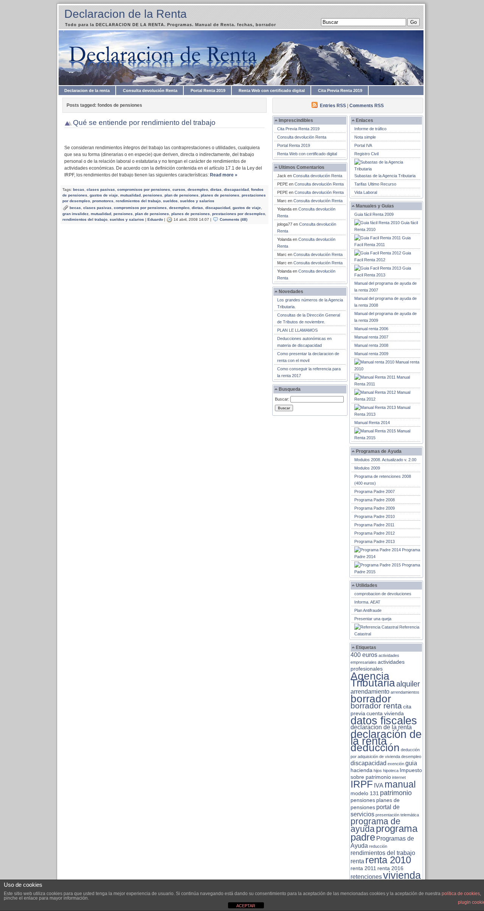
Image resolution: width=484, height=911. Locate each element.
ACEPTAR (245, 905)
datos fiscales (384, 720)
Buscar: (282, 399)
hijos (378, 770)
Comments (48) (233, 219)
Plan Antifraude (368, 610)
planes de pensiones (220, 195)
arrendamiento (370, 691)
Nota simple (365, 137)
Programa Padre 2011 (374, 525)
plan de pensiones (181, 195)
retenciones (366, 877)
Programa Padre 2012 (374, 533)
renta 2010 (388, 860)
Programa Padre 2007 (374, 491)
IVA (378, 785)
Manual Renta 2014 (372, 422)
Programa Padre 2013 (374, 541)
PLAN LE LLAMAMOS (297, 330)
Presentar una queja (372, 618)
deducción (375, 747)
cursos (178, 189)
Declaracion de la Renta (125, 14)
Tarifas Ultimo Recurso (375, 184)
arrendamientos (405, 692)
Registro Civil (366, 153)
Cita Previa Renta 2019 (340, 90)
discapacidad (236, 189)
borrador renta (376, 705)
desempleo (198, 189)
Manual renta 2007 (371, 337)
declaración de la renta (386, 737)
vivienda (402, 875)
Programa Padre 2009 (374, 508)
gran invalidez (75, 214)
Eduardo (155, 219)
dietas (216, 189)
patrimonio (396, 793)
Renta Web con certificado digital (272, 90)
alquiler (408, 684)
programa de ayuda (375, 825)
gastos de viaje (104, 195)
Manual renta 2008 (371, 345)
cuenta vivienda (385, 713)
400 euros (364, 655)
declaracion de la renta (381, 727)
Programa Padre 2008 (374, 500)
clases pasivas (101, 189)
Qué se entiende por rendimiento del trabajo (144, 122)
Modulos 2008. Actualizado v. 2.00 (385, 459)
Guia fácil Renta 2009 (374, 214)
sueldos (170, 201)
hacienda (361, 770)
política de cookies (461, 893)
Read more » (223, 175)
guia (411, 763)
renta (357, 861)
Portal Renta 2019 (208, 90)
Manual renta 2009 (371, 353)
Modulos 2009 (367, 468)
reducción (378, 846)
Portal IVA (363, 145)
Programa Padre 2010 (374, 516)
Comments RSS (366, 105)
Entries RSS (333, 105)
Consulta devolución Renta (150, 90)
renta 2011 (363, 868)
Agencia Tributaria (373, 679)
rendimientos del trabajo (138, 201)
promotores (102, 201)
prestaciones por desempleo (238, 214)
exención (396, 763)
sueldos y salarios (197, 201)
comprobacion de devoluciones (382, 593)
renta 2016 (390, 868)
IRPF (362, 784)
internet (399, 777)
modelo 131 (365, 793)
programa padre (384, 832)
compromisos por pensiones (143, 189)
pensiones (152, 195)
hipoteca (391, 770)
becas (78, 189)
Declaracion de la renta (87, 90)
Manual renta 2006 (371, 328)
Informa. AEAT (367, 602)
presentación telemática (397, 815)
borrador (371, 699)
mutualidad (130, 195)
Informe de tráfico (370, 128)
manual (400, 784)
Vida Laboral (365, 192)
